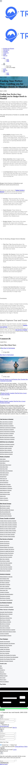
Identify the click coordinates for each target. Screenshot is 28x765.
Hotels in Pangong (4, 500)
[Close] (1, 717)
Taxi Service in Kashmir (6, 539)
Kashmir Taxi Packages (5, 564)
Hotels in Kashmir (5, 456)
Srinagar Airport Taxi (4, 545)
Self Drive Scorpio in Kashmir (6, 446)
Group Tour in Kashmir (5, 651)
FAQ (1, 666)
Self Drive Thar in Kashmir (6, 450)
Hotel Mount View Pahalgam (6, 470)
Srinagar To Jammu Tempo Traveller (8, 530)
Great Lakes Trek (4, 590)
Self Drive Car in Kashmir (7, 442)
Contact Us (6, 52)
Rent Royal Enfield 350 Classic (7, 510)
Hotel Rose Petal (4, 468)
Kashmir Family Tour (4, 647)
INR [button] (4, 58)
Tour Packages (4, 639)
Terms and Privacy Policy (21, 746)
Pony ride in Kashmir (4, 586)
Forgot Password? (4, 726)
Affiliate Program (3, 675)
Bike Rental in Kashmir (5, 506)
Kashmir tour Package (8, 48)
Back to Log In (3, 764)
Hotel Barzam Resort (4, 461)
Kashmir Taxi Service (4, 541)
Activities (5, 51)
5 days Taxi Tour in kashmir (6, 563)
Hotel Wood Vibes (4, 466)
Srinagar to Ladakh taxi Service (7, 551)
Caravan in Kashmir (4, 633)
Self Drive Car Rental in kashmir (7, 444)
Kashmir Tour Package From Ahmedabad (9, 657)
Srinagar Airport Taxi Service (6, 555)
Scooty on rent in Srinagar (6, 515)
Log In (14, 749)
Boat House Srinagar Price (6, 618)
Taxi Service (6, 50)
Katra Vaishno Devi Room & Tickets (8, 631)
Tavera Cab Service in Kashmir (7, 433)
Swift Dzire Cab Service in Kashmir (7, 427)
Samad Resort (3, 476)
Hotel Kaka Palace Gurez (5, 464)
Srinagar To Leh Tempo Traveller (7, 534)
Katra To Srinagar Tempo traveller (7, 536)
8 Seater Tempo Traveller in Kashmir (8, 520)
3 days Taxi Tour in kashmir (6, 566)
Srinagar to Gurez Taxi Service (7, 553)
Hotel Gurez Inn (3, 478)
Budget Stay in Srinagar (5, 484)
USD (7, 59)
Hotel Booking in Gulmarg (5, 486)
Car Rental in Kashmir (6, 602)
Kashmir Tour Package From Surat (7, 659)
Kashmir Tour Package (5, 641)
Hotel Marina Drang (4, 472)
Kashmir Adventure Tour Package (7, 643)
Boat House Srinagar (4, 616)
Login (4, 54)
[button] (15, 64)
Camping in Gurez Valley (5, 588)
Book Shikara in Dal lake (5, 621)
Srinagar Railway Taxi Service (6, 547)
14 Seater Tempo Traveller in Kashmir (8, 522)
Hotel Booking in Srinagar (6, 490)
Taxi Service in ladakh (5, 561)
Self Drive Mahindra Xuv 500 (6, 452)
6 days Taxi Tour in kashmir (6, 557)
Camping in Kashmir (4, 592)
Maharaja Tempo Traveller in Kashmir (8, 526)
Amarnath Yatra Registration (6, 612)
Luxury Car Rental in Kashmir (6, 607)
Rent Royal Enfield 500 (5, 511)
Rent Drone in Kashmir (5, 598)
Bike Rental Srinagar (5, 503)
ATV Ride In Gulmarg (4, 582)
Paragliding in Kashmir (5, 584)
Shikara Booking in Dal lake (6, 576)
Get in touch (2, 677)
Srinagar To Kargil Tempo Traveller (7, 532)
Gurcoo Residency (4, 482)
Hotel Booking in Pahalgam (6, 488)
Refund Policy (3, 673)
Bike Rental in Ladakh (5, 508)
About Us (2, 671)
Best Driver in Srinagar (5, 623)
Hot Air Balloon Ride (4, 578)
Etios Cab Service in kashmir (6, 421)
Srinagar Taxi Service (4, 543)
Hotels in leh (3, 496)
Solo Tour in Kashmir (4, 653)
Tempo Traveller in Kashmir (7, 518)
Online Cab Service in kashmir (7, 425)
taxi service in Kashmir (21, 330)
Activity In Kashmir (5, 574)
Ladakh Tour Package (5, 649)
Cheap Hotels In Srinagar (5, 635)
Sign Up (5, 55)
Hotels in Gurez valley (5, 492)
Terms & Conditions (4, 681)
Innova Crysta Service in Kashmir (7, 431)
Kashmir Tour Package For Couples (8, 655)
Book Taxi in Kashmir (4, 559)
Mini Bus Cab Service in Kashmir (7, 437)
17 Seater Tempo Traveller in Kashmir (8, 524)
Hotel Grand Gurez (4, 474)
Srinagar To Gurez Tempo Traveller (8, 528)
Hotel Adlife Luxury (4, 480)
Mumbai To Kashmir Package (6, 661)
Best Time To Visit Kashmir (7, 354)
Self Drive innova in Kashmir (6, 454)
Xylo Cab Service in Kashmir (6, 435)
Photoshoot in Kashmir (5, 596)
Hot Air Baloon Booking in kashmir (7, 629)
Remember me (5, 724)
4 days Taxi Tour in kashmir (6, 568)
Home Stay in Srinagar (5, 627)
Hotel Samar (3, 459)
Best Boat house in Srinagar (6, 614)
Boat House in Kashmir (5, 620)
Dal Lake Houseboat (4, 625)
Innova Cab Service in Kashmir (7, 429)
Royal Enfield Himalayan (5, 513)
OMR (7, 61)
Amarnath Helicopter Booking (6, 594)
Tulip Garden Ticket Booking (6, 600)
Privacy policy (3, 679)
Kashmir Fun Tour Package (6, 645)
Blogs (1, 668)
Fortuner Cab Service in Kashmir (7, 439)
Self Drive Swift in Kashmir (6, 448)
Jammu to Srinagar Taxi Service (7, 549)
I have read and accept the (15, 746)
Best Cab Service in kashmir (6, 423)
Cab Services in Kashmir (6, 419)
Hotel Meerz (2, 463)
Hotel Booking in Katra (5, 494)
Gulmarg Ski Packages (5, 580)
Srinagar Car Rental (4, 605)
